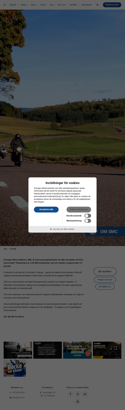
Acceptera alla (46, 209)
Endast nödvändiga (79, 209)
